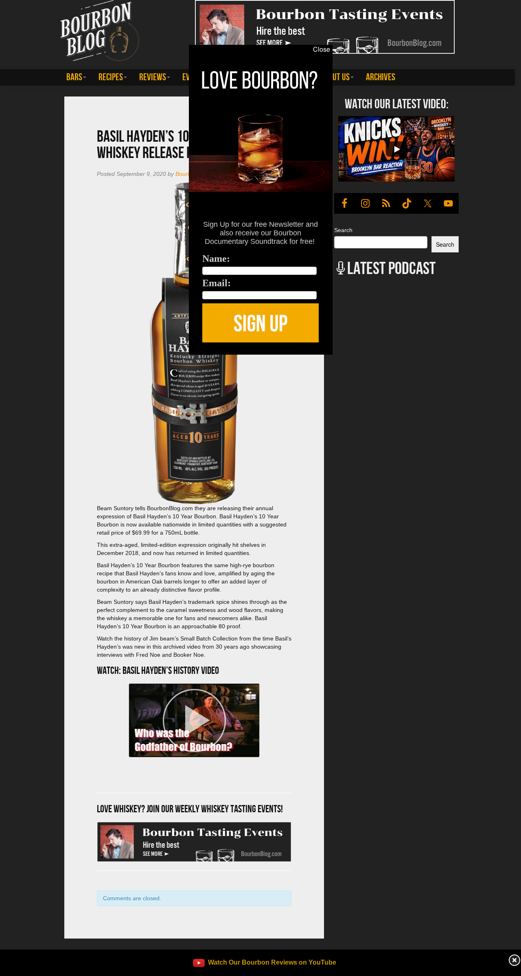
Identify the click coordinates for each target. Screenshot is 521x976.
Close (321, 49)
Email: (216, 283)
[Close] (107, 359)
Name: (216, 258)
